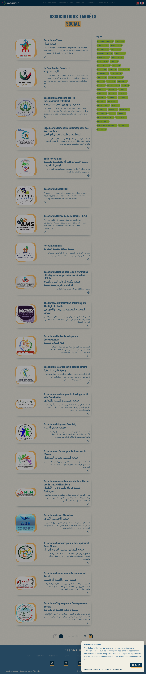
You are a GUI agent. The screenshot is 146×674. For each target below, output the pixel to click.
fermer (136, 665)
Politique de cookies (91, 669)
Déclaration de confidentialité (111, 669)
